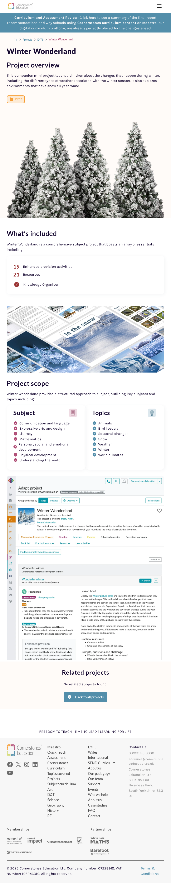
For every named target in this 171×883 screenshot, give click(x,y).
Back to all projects (89, 697)
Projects (27, 39)
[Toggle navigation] (159, 6)
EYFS (40, 39)
